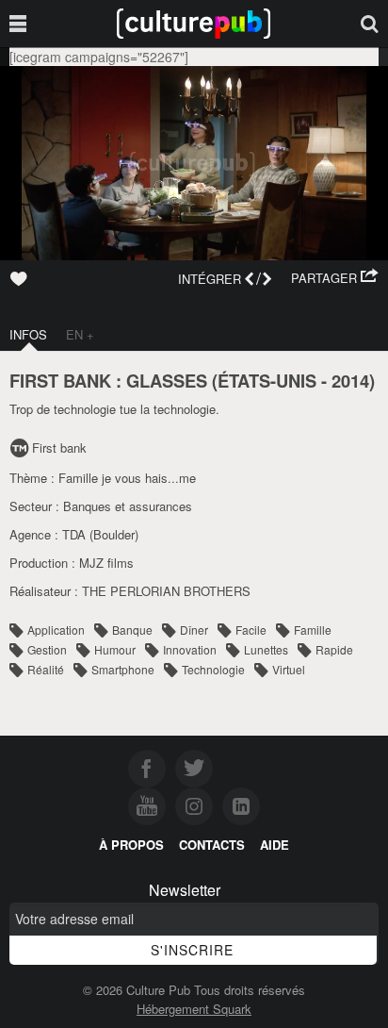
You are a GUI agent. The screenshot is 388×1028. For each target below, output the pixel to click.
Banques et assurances (127, 506)
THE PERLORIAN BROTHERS (166, 591)
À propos (131, 845)
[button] (335, 278)
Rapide (334, 649)
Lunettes (266, 649)
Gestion (47, 649)
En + (80, 334)
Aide (274, 845)
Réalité (45, 669)
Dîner (194, 630)
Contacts (212, 845)
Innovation (190, 649)
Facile (251, 630)
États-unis (267, 380)
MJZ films (106, 563)
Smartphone (122, 669)
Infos (28, 334)
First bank (59, 447)
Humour (115, 649)
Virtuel (288, 669)
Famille (312, 630)
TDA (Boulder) (100, 534)
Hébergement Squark (194, 1009)
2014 (350, 380)
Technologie (213, 669)
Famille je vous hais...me (127, 478)
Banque (132, 630)
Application (56, 630)
